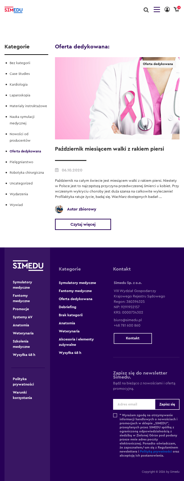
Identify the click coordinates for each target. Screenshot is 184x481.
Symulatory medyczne (77, 283)
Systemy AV (23, 317)
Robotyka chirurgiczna (27, 172)
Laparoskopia (20, 95)
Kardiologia (19, 84)
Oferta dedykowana (25, 151)
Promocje (21, 309)
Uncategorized (21, 183)
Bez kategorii (20, 63)
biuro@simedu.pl (128, 320)
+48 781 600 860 (127, 325)
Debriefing (67, 307)
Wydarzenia (19, 194)
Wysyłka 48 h (24, 355)
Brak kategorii (71, 315)
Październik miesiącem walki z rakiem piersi (109, 149)
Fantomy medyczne (75, 291)
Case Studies (20, 74)
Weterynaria (23, 333)
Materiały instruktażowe (28, 106)
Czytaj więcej (83, 224)
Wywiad (16, 205)
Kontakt (133, 338)
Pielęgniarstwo (21, 162)
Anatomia (21, 325)
